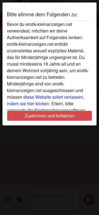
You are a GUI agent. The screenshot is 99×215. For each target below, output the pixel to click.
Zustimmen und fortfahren (50, 115)
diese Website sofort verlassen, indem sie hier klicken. (45, 100)
